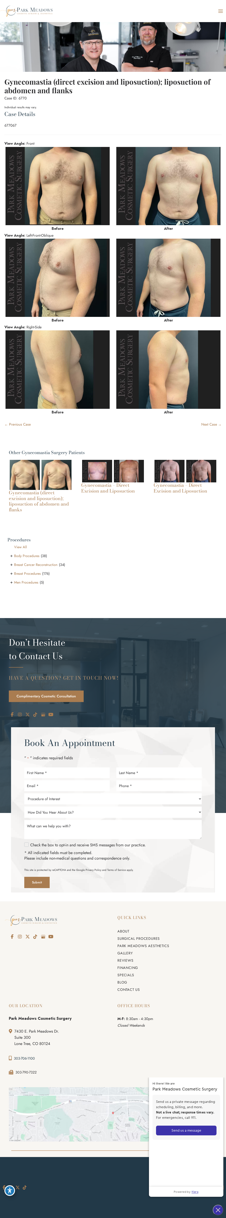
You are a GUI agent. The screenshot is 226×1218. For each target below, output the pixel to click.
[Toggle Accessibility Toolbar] (9, 1190)
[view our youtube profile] (50, 714)
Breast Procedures (27, 573)
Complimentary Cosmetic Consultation (46, 696)
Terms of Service (116, 870)
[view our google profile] (43, 714)
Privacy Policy (93, 870)
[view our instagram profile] (20, 714)
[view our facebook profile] (12, 714)
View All (20, 547)
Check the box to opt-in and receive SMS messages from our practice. (88, 845)
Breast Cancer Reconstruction (35, 564)
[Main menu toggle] (220, 11)
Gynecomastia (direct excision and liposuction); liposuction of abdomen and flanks (107, 86)
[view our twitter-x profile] (27, 714)
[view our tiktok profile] (35, 714)
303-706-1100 (24, 1058)
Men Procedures (26, 582)
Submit (37, 882)
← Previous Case (17, 424)
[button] (46, 696)
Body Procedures (26, 555)
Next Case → (211, 424)
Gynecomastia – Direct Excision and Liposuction (108, 488)
